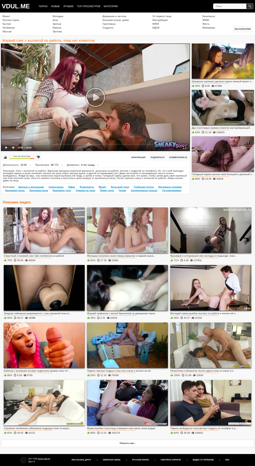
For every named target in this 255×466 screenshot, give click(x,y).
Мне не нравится (38, 157)
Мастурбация (160, 20)
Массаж (7, 31)
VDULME (16, 6)
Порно (43, 6)
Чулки (122, 190)
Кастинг (7, 23)
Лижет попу (107, 190)
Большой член (120, 187)
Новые (55, 6)
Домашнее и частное (114, 16)
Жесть (206, 23)
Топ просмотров (88, 6)
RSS (227, 460)
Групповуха (109, 23)
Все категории (243, 29)
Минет (6, 16)
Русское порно (11, 20)
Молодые (58, 16)
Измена (57, 27)
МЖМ (155, 23)
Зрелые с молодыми (31, 187)
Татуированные (171, 190)
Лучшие (68, 6)
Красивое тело (62, 190)
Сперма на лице (85, 190)
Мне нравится (5, 157)
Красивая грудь (15, 190)
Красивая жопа (38, 190)
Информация (138, 157)
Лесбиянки (9, 27)
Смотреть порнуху (171, 460)
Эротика (57, 31)
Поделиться (157, 157)
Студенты (108, 27)
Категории (111, 6)
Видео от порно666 (203, 460)
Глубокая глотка (144, 187)
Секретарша (56, 187)
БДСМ (155, 27)
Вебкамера (208, 27)
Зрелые (57, 23)
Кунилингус (208, 16)
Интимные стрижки (170, 187)
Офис (71, 187)
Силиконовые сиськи (144, 190)
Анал (55, 20)
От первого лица (161, 16)
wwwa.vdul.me (44, 459)
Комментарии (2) (178, 157)
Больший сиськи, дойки (116, 20)
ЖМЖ (205, 20)
